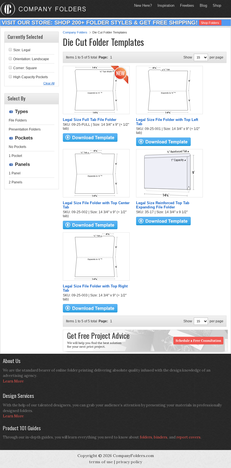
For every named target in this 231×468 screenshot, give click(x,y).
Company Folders (75, 32)
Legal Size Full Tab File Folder (89, 120)
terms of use (101, 461)
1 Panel (15, 173)
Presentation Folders (25, 129)
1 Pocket (15, 156)
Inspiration (165, 5)
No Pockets (17, 147)
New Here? (143, 5)
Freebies (185, 5)
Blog (203, 5)
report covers (188, 437)
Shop (215, 5)
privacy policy (129, 461)
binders (160, 437)
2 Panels (15, 182)
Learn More (13, 381)
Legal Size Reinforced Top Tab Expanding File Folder (162, 205)
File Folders (18, 120)
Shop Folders (210, 22)
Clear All (48, 83)
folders (146, 437)
